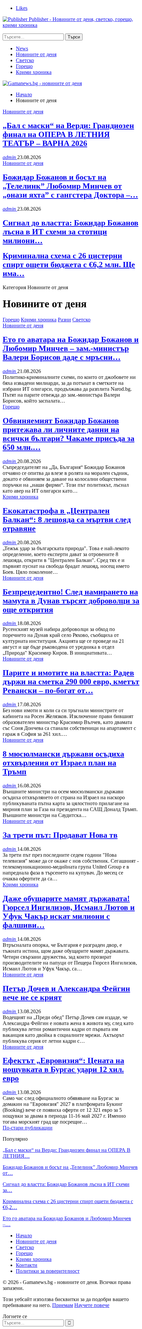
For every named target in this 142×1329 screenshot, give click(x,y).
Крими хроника (34, 72)
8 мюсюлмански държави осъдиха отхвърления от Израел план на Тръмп (63, 763)
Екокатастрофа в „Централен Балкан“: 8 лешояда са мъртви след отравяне (67, 519)
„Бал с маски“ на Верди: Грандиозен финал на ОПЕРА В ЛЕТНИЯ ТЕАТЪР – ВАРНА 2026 (68, 134)
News (22, 48)
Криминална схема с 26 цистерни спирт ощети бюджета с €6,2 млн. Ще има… (69, 264)
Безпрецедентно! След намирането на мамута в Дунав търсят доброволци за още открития (71, 601)
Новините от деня (36, 54)
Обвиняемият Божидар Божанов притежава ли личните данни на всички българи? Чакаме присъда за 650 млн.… (68, 434)
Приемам (62, 1305)
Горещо (24, 66)
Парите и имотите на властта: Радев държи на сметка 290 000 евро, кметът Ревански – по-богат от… (71, 681)
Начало (24, 1235)
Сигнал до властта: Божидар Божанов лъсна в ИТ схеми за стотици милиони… (70, 232)
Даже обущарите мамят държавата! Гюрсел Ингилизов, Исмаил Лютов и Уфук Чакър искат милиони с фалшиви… (69, 911)
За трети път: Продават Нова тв (60, 835)
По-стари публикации (28, 1128)
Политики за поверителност (48, 1271)
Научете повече (91, 1305)
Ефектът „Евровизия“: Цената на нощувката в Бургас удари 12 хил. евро (63, 1069)
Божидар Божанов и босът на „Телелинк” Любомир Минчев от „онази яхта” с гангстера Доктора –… (70, 186)
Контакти (26, 1265)
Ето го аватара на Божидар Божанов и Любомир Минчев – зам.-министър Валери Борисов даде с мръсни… (71, 348)
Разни (64, 319)
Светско (25, 60)
